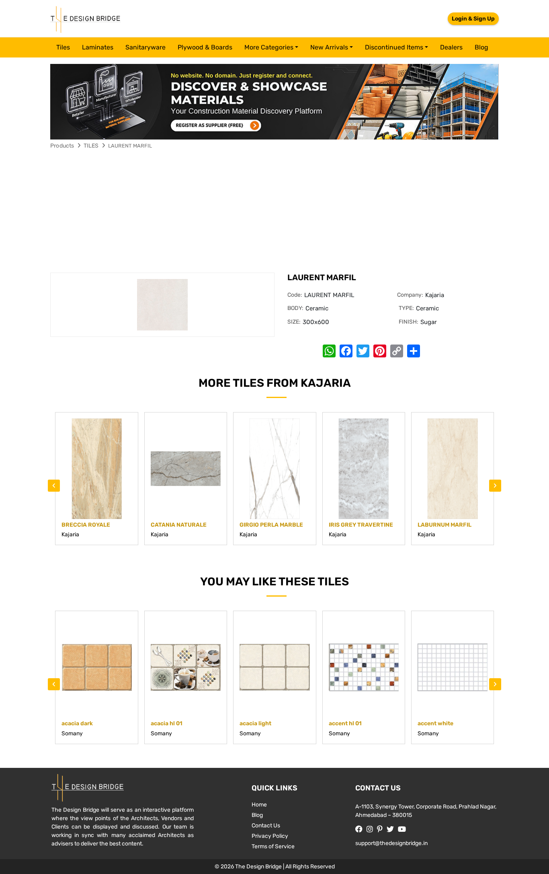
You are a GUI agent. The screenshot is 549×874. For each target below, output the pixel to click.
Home (259, 804)
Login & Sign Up (473, 18)
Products (62, 145)
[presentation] (54, 486)
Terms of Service (273, 846)
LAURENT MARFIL (130, 146)
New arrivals (329, 47)
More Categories (268, 47)
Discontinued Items (394, 47)
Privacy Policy (270, 836)
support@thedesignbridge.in (391, 843)
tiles (63, 47)
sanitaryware (145, 47)
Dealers (451, 47)
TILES (91, 145)
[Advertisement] (274, 212)
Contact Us (266, 825)
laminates (97, 47)
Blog (481, 47)
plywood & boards (205, 47)
